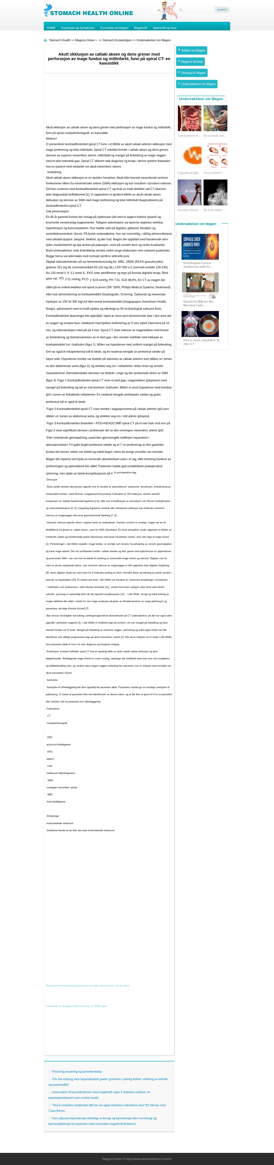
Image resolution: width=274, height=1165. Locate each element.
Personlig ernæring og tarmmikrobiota (77, 1071)
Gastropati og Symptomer (78, 27)
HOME (51, 27)
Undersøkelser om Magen (153, 40)
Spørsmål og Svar (165, 27)
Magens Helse (85, 40)
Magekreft (140, 27)
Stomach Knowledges (117, 40)
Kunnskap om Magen (114, 27)
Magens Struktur (192, 61)
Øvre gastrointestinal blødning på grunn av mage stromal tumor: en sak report (88, 985)
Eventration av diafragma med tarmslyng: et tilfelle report (76, 1006)
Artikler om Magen (193, 50)
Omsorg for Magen (193, 72)
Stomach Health (59, 40)
